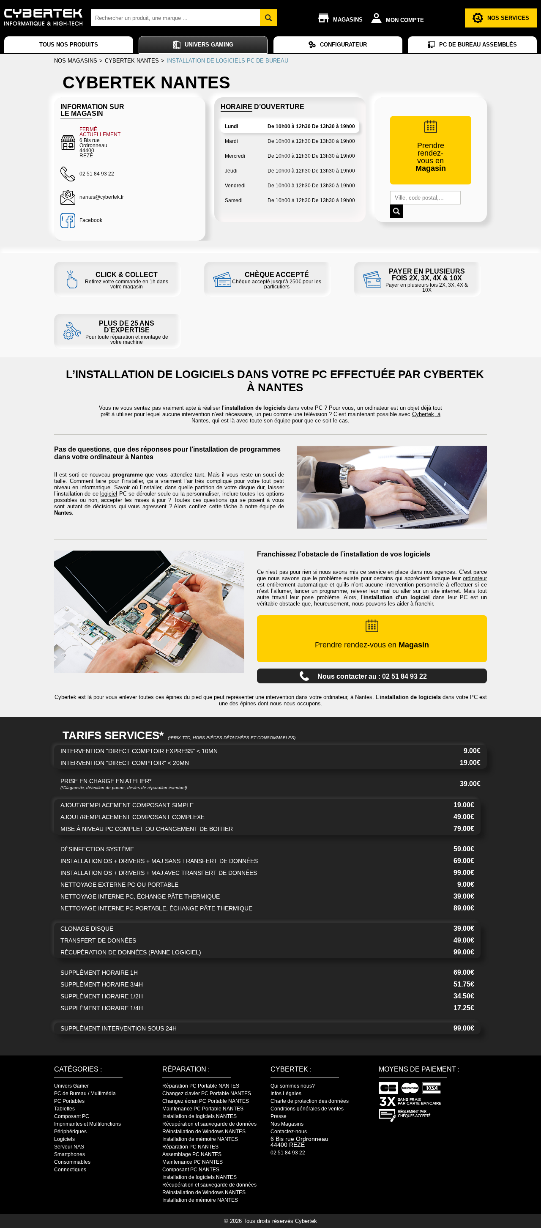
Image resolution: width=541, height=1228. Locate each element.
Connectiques (70, 1170)
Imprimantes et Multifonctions (87, 1124)
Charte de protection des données (309, 1101)
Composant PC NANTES (190, 1170)
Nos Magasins (286, 1124)
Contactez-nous (288, 1132)
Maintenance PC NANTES (192, 1162)
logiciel (108, 494)
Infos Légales (285, 1093)
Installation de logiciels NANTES (199, 1116)
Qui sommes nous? (292, 1086)
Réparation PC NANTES (190, 1147)
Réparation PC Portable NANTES (200, 1086)
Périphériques (70, 1132)
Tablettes (64, 1109)
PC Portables (69, 1101)
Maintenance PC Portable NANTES (202, 1109)
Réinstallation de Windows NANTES (204, 1132)
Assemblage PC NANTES (191, 1154)
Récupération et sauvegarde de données (209, 1124)
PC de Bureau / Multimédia (85, 1093)
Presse (278, 1116)
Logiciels (64, 1139)
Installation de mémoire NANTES (200, 1139)
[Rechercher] (268, 17)
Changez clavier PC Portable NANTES (206, 1093)
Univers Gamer (71, 1086)
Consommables (72, 1162)
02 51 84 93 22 (287, 1153)
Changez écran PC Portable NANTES (205, 1101)
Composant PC (71, 1116)
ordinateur (475, 578)
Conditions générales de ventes (307, 1109)
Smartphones (69, 1154)
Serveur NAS (69, 1147)
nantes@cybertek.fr (101, 197)
